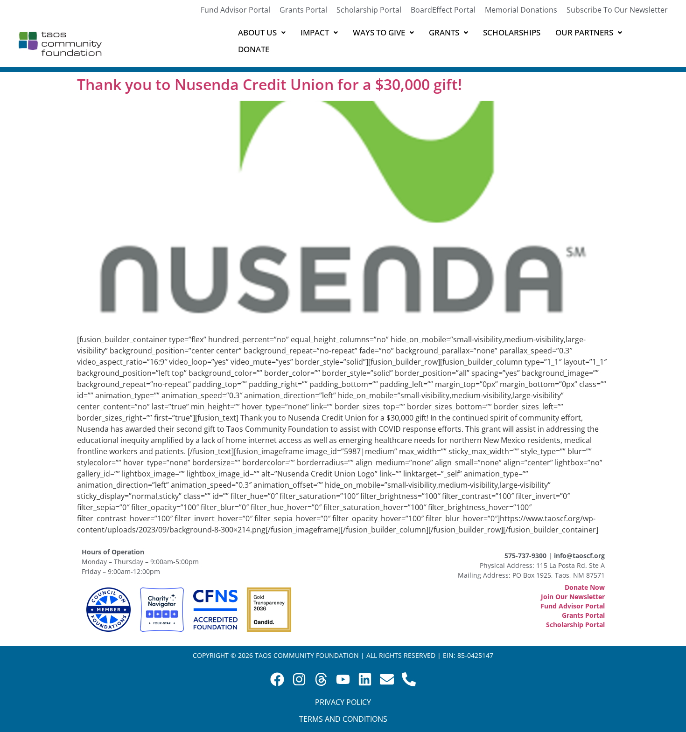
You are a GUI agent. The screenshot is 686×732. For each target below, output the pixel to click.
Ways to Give (379, 32)
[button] (262, 32)
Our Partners (584, 32)
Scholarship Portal (368, 10)
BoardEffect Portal (443, 10)
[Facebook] (277, 679)
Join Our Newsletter (573, 596)
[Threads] (321, 679)
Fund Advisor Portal (235, 10)
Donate (253, 49)
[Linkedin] (365, 679)
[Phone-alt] (409, 679)
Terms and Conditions (343, 719)
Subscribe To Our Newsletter (617, 10)
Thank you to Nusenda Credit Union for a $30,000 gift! (269, 84)
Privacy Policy (343, 702)
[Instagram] (299, 679)
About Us (257, 32)
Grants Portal (303, 10)
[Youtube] (343, 679)
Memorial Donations (521, 10)
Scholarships (511, 32)
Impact (315, 32)
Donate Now (585, 587)
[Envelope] (387, 679)
